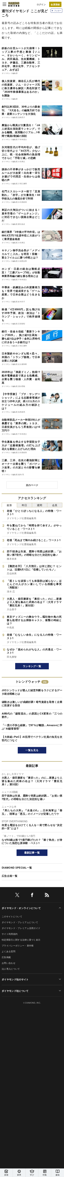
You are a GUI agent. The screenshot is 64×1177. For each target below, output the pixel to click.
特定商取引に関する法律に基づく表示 (21, 939)
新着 (6, 1174)
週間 (39, 505)
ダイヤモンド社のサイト (15, 979)
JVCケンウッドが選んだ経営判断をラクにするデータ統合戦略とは (32, 691)
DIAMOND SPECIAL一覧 (17, 867)
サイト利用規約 (10, 933)
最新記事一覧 (32, 852)
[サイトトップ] (13, 4)
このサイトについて (12, 916)
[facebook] (32, 895)
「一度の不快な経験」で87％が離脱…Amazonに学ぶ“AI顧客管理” (32, 726)
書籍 (57, 1174)
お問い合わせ (8, 963)
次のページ (32, 485)
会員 (54, 505)
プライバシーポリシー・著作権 (17, 945)
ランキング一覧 (32, 666)
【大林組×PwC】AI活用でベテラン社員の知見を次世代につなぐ (32, 738)
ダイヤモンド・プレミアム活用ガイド (21, 928)
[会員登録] (55, 4)
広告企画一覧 (9, 876)
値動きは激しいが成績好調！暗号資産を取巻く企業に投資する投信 (32, 703)
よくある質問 (8, 951)
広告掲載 (6, 957)
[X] (17, 895)
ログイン (41, 4)
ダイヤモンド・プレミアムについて (20, 922)
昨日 (24, 505)
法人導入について (11, 968)
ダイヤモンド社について (15, 990)
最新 (9, 505)
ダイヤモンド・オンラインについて (21, 908)
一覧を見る (32, 750)
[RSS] (47, 895)
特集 (45, 1174)
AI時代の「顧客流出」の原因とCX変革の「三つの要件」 (32, 715)
